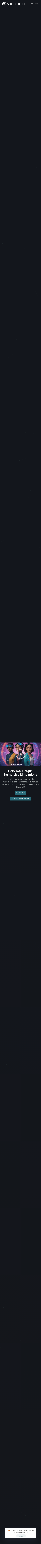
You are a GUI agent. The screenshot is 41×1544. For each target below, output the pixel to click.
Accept (21, 1536)
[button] (20, 754)
